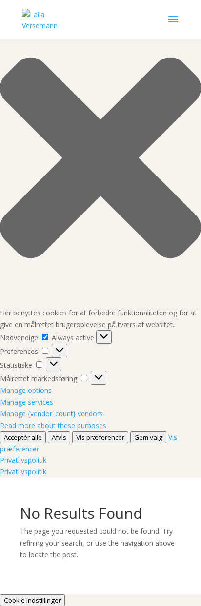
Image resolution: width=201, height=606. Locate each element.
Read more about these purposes (53, 425)
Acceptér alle (23, 437)
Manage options (26, 390)
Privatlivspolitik (23, 460)
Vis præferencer (100, 437)
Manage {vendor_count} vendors (51, 413)
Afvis (59, 437)
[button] (100, 159)
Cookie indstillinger (32, 600)
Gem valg (148, 437)
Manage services (26, 402)
